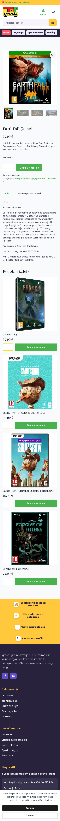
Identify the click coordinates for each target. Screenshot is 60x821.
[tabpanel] (30, 231)
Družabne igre (10, 706)
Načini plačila (10, 745)
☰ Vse (6, 32)
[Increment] (11, 167)
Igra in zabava (35, 32)
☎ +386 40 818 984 (42, 782)
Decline (30, 815)
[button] (53, 55)
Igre (32, 178)
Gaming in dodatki (21, 178)
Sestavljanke (9, 711)
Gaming (51, 32)
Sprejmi (30, 808)
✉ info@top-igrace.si (17, 782)
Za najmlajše (9, 701)
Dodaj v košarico (29, 167)
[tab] (6, 193)
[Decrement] (5, 167)
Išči (52, 22)
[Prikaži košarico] (53, 12)
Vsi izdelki (7, 695)
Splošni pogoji (10, 750)
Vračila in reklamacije (14, 740)
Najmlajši (18, 32)
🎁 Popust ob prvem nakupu (15, 2)
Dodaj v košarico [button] (36, 347)
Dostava (7, 734)
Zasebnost (8, 755)
